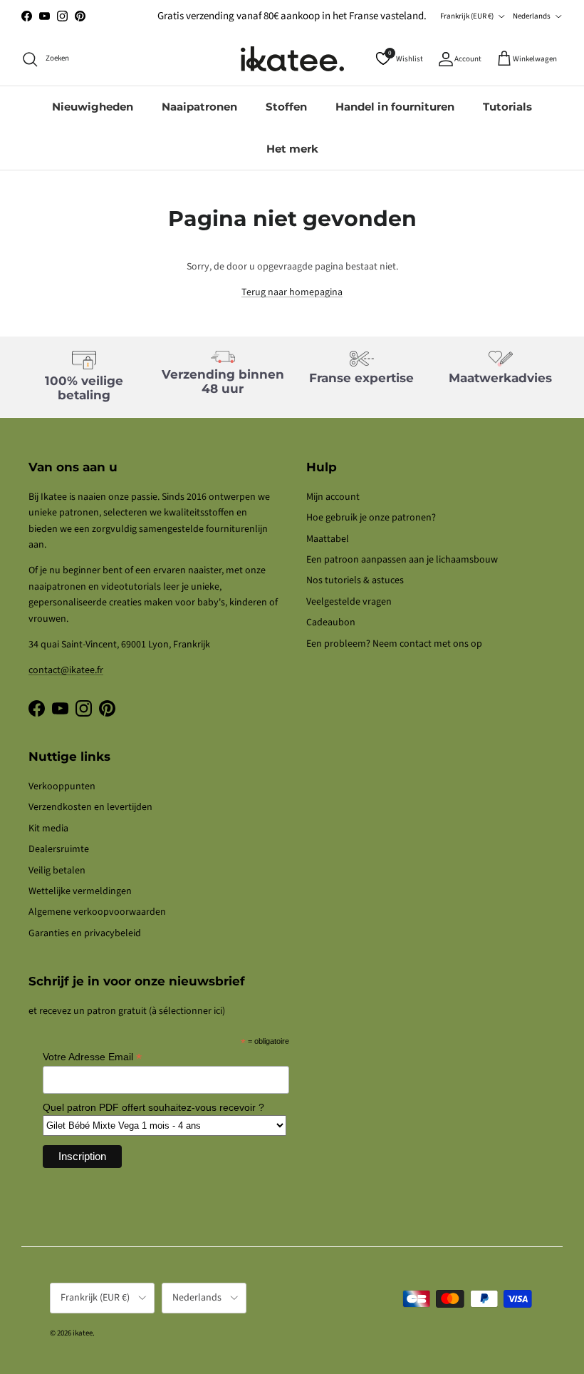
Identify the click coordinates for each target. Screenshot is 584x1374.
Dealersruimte (58, 849)
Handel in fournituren (394, 106)
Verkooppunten (61, 786)
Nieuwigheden (92, 106)
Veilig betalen (56, 870)
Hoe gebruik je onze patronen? (371, 518)
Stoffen (286, 106)
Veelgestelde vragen (349, 602)
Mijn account (333, 497)
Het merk (292, 148)
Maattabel (327, 539)
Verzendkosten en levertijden (90, 807)
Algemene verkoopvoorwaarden (97, 912)
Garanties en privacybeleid (84, 933)
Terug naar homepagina (292, 292)
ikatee (83, 1333)
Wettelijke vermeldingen (80, 891)
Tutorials (507, 106)
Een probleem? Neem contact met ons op (394, 644)
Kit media (48, 828)
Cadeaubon (330, 622)
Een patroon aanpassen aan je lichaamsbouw (402, 560)
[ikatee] (292, 58)
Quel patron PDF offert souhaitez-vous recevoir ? (153, 1107)
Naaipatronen (199, 106)
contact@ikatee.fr (65, 670)
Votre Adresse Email (92, 1057)
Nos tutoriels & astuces (355, 580)
